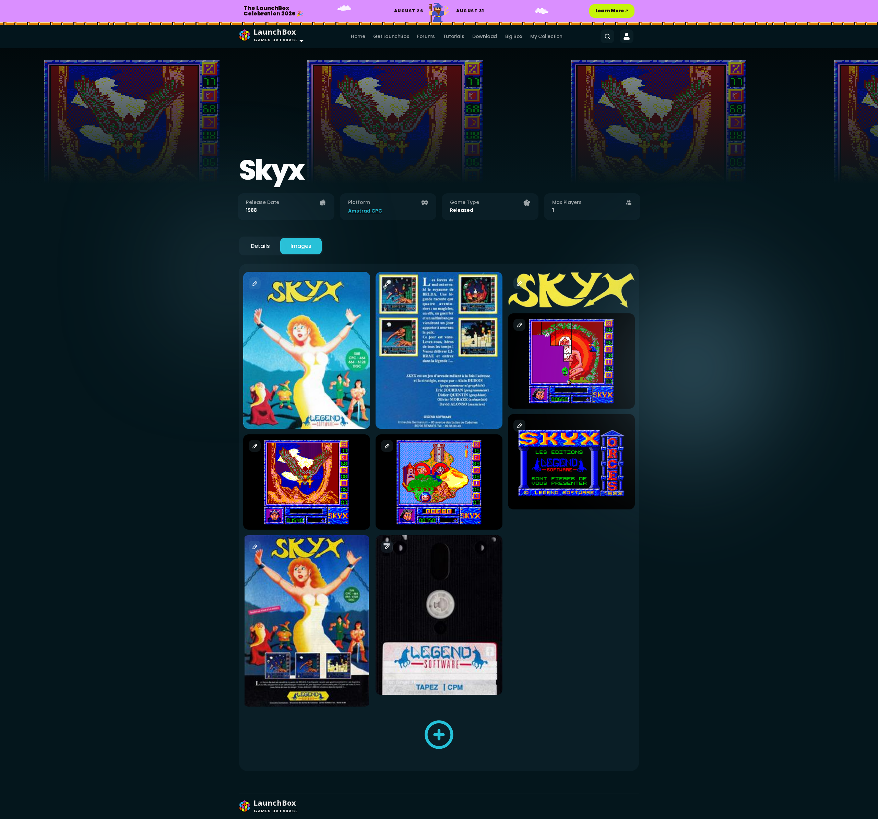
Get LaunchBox (391, 36)
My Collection (546, 36)
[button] (269, 36)
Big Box (513, 36)
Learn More (611, 11)
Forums (426, 36)
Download (484, 36)
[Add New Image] (439, 735)
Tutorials (453, 36)
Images (300, 246)
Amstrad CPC (365, 210)
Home (358, 36)
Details (260, 246)
